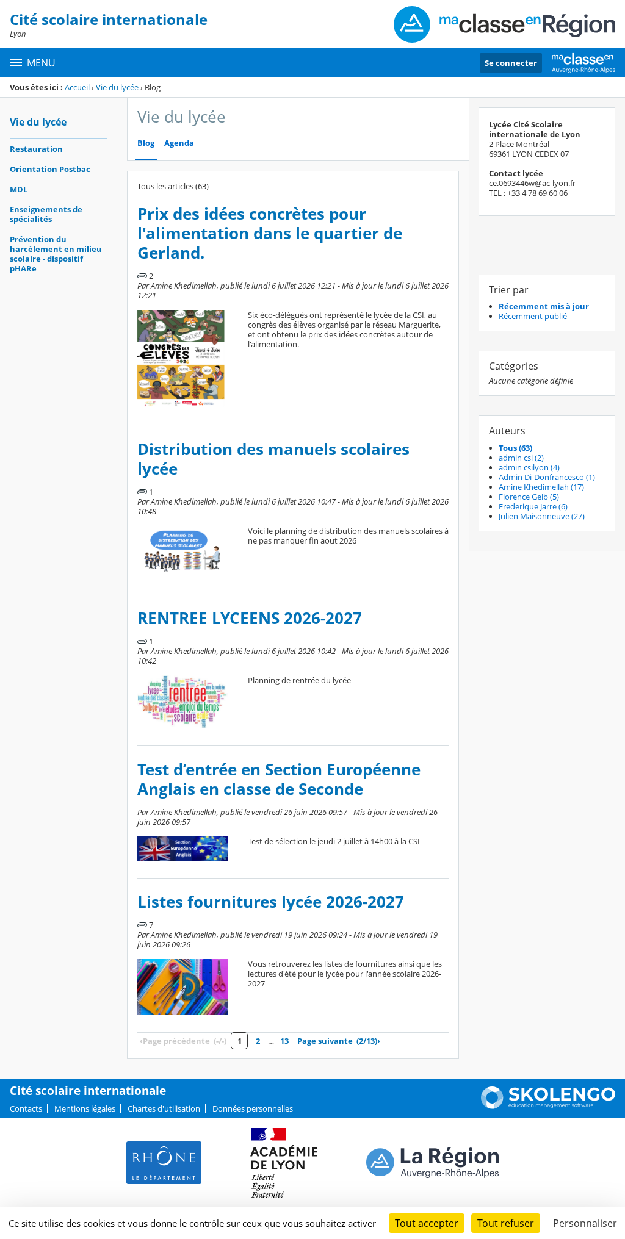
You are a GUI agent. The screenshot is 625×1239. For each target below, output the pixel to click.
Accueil (77, 87)
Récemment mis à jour (544, 306)
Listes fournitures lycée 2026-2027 (270, 902)
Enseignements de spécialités (46, 214)
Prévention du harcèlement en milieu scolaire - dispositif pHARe (56, 254)
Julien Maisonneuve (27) (542, 516)
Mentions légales (84, 1108)
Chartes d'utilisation (164, 1108)
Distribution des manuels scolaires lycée (273, 459)
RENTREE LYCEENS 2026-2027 (249, 618)
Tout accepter (426, 1223)
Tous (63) (515, 448)
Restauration (36, 148)
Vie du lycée (117, 87)
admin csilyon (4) (529, 467)
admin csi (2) (521, 457)
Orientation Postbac (50, 168)
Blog (145, 143)
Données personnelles (252, 1108)
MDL (18, 189)
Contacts (26, 1108)
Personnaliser (585, 1223)
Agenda (179, 143)
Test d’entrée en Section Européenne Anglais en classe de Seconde (279, 779)
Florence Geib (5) (529, 496)
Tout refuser (505, 1223)
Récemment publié (533, 316)
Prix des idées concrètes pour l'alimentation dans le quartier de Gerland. (269, 233)
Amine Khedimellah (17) (541, 487)
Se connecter (511, 62)
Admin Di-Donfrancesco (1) (547, 477)
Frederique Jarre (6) (533, 506)
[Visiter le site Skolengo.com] (548, 1106)
